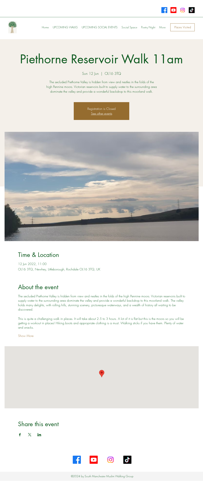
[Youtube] (173, 10)
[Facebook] (164, 10)
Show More (26, 336)
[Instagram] (183, 10)
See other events (101, 113)
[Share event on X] (30, 434)
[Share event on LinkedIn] (39, 434)
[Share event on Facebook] (20, 434)
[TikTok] (192, 10)
